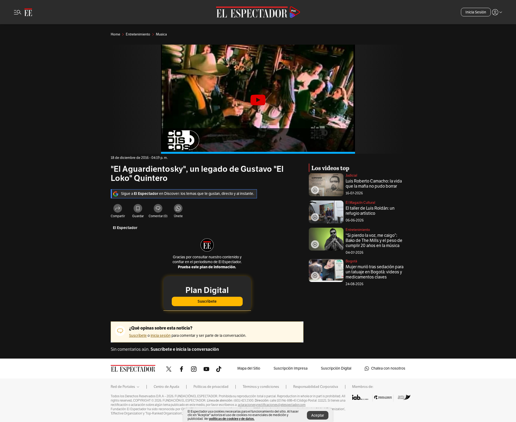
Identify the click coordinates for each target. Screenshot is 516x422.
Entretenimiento (358, 230)
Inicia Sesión (475, 12)
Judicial (351, 175)
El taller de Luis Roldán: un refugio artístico (370, 211)
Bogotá (351, 261)
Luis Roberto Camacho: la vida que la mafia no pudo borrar (374, 183)
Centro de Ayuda (166, 387)
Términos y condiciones (261, 387)
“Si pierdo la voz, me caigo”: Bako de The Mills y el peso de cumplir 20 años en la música (374, 240)
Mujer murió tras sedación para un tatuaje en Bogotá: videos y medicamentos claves (374, 272)
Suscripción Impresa (290, 368)
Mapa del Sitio (248, 368)
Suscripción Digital (336, 368)
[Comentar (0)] (158, 209)
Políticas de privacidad (211, 387)
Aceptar (317, 415)
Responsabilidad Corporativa (315, 387)
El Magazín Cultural (360, 203)
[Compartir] (117, 209)
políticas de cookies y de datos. (232, 419)
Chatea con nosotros (388, 368)
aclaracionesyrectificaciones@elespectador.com (272, 405)
